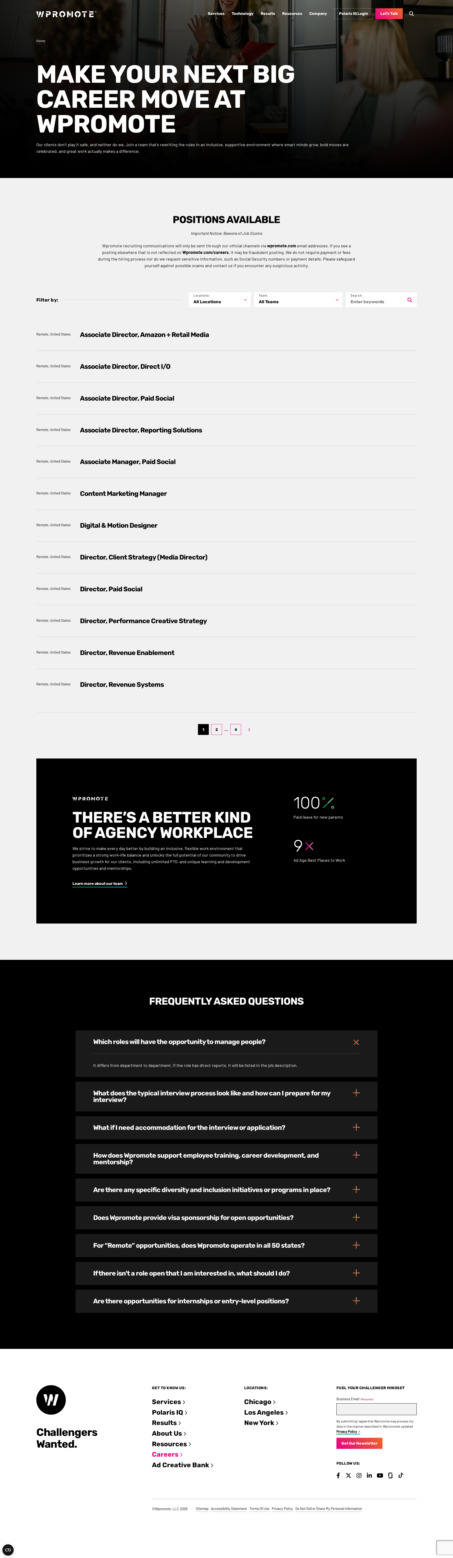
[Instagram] (359, 1475)
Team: (263, 295)
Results (164, 1423)
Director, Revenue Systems (122, 684)
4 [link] (236, 729)
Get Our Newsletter (359, 1443)
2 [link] (216, 729)
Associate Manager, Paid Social (128, 462)
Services (166, 1402)
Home (40, 41)
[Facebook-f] (338, 1475)
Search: (357, 295)
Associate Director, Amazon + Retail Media (144, 335)
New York (259, 1423)
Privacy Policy (346, 1432)
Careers (165, 1454)
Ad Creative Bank (180, 1465)
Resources (169, 1444)
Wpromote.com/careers (205, 252)
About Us (167, 1433)
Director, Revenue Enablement (127, 653)
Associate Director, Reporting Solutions (141, 430)
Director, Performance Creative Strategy (143, 621)
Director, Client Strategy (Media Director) (143, 557)
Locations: (201, 295)
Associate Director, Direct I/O (125, 366)
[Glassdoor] (390, 1475)
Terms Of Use (259, 1508)
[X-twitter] (348, 1475)
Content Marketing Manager (123, 493)
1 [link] (203, 729)
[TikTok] (400, 1475)
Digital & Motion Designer (118, 525)
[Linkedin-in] (369, 1475)
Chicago (257, 1402)
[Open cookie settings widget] (8, 1550)
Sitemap (202, 1508)
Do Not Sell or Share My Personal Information (328, 1508)
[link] (249, 729)
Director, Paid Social (111, 589)
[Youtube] (380, 1475)
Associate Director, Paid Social (127, 398)
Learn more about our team (97, 883)
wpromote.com (281, 245)
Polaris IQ (167, 1412)
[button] (226, 1042)
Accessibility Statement (229, 1508)
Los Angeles (264, 1412)
